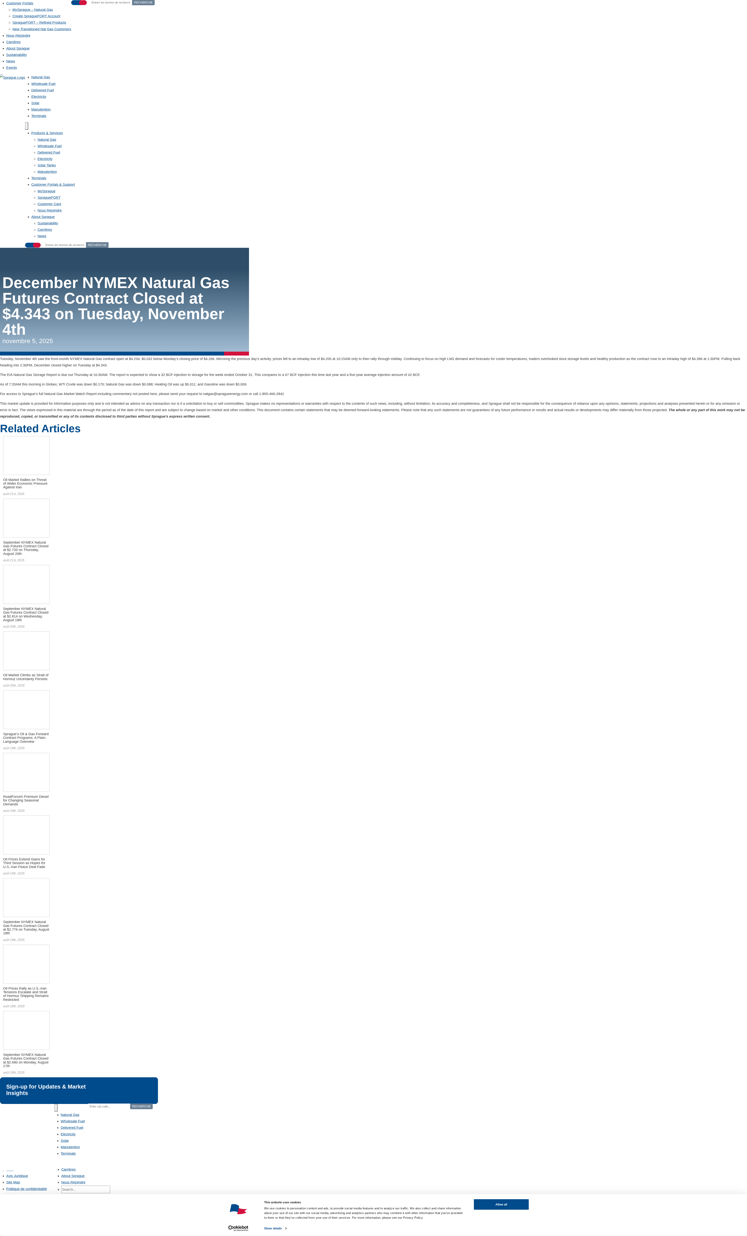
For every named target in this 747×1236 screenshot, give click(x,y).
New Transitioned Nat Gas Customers (41, 29)
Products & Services (47, 133)
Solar (35, 103)
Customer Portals (19, 3)
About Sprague (18, 48)
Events (11, 68)
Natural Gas (40, 77)
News (10, 61)
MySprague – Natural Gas (32, 10)
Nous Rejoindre (18, 35)
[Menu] (26, 126)
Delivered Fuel (42, 90)
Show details (273, 1228)
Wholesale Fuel (43, 84)
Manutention (41, 109)
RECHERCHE (97, 245)
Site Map (13, 1182)
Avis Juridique (17, 1176)
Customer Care (49, 204)
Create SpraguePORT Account (36, 16)
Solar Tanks (47, 165)
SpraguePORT (49, 197)
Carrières (13, 42)
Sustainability (16, 55)
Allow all (501, 1204)
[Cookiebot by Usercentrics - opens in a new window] (238, 1228)
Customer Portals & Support (53, 184)
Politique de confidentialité (26, 1189)
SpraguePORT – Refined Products (39, 22)
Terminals (38, 116)
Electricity (38, 97)
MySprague (46, 191)
